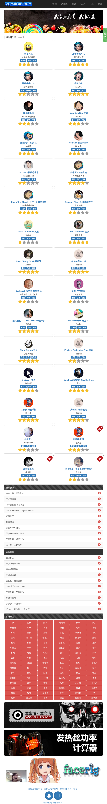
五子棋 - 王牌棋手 (53, 544)
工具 (91, 3)
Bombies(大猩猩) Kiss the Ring (79, 379)
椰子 (78, 179)
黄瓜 (94, 672)
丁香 (45, 697)
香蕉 (27, 357)
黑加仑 (62, 687)
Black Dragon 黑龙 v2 (78, 320)
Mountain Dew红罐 (79, 113)
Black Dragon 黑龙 (28, 350)
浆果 (33, 446)
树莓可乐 (28, 53)
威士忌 (62, 677)
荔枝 (28, 120)
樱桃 (34, 60)
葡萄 (94, 677)
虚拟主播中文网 (51, 788)
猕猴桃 (45, 662)
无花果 (78, 682)
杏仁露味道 (53, 499)
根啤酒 (78, 697)
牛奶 (73, 90)
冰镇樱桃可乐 (78, 53)
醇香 (84, 446)
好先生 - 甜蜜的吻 (53, 580)
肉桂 (28, 476)
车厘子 (45, 692)
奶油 (62, 627)
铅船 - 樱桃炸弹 (78, 261)
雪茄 (45, 657)
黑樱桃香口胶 (28, 83)
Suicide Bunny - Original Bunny (53, 510)
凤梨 (62, 682)
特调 (74, 3)
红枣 (29, 682)
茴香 (13, 697)
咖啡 (94, 657)
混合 (33, 298)
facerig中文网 (65, 788)
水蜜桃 (13, 647)
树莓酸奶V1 (78, 439)
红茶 (45, 672)
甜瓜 (78, 662)
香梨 (13, 652)
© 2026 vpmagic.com (52, 802)
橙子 (73, 120)
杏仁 (73, 209)
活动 (83, 3)
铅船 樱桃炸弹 (78, 290)
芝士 (78, 642)
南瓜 (29, 687)
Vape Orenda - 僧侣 (53, 533)
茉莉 (13, 687)
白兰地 (94, 697)
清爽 (29, 632)
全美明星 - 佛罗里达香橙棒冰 (78, 468)
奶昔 (83, 90)
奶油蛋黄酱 (53, 574)
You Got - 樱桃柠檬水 (28, 172)
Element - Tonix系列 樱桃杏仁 (79, 201)
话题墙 (64, 3)
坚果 (13, 642)
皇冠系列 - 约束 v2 (28, 142)
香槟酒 (78, 652)
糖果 (78, 622)
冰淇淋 (78, 632)
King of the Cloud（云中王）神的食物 (28, 201)
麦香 (23, 446)
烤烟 (78, 627)
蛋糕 (33, 476)
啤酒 (62, 697)
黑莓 (13, 692)
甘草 (13, 672)
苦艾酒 (78, 667)
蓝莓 (29, 209)
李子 (23, 149)
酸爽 (22, 90)
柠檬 (78, 149)
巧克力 (23, 209)
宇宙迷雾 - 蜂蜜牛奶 (53, 539)
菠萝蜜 (94, 687)
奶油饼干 (53, 516)
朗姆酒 (13, 667)
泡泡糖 (28, 90)
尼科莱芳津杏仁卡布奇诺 (53, 586)
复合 (75, 788)
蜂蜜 (29, 652)
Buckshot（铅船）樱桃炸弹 (28, 290)
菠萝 (83, 179)
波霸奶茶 (53, 557)
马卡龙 (45, 677)
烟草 (13, 622)
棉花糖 (78, 476)
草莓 (29, 327)
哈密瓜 (33, 357)
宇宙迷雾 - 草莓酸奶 (53, 592)
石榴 (78, 298)
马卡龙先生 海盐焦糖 (53, 504)
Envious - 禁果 (28, 379)
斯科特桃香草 (53, 569)
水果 (73, 268)
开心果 (94, 682)
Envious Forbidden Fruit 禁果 (78, 350)
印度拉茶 (53, 521)
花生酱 (29, 662)
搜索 (54, 3)
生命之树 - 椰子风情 (53, 493)
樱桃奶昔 (78, 83)
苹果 (33, 120)
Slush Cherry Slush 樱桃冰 (28, 261)
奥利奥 (13, 677)
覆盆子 (23, 60)
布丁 (62, 667)
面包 (29, 672)
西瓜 (33, 268)
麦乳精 (23, 327)
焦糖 (29, 622)
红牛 (62, 692)
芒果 (28, 149)
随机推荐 (10, 487)
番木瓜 (29, 637)
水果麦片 (28, 439)
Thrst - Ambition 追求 (78, 231)
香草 (83, 149)
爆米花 (13, 662)
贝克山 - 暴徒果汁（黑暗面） (53, 609)
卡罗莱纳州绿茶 (53, 563)
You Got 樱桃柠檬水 (78, 142)
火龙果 (73, 327)
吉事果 (62, 642)
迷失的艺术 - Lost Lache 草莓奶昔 (28, 320)
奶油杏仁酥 (53, 597)
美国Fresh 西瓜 (53, 527)
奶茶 (78, 672)
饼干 (29, 627)
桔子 (83, 120)
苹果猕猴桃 (28, 113)
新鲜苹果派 (28, 468)
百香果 (94, 662)
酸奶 (33, 238)
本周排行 (10, 552)
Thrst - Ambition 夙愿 (28, 231)
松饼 (78, 687)
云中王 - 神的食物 (78, 172)
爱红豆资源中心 (35, 788)
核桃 (62, 657)
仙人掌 (29, 697)
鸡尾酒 (13, 682)
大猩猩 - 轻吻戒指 (78, 409)
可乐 (29, 60)
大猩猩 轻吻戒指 (28, 409)
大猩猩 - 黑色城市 (53, 603)
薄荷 (45, 647)
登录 (100, 3)
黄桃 (94, 652)
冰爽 (73, 60)
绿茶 (62, 672)
